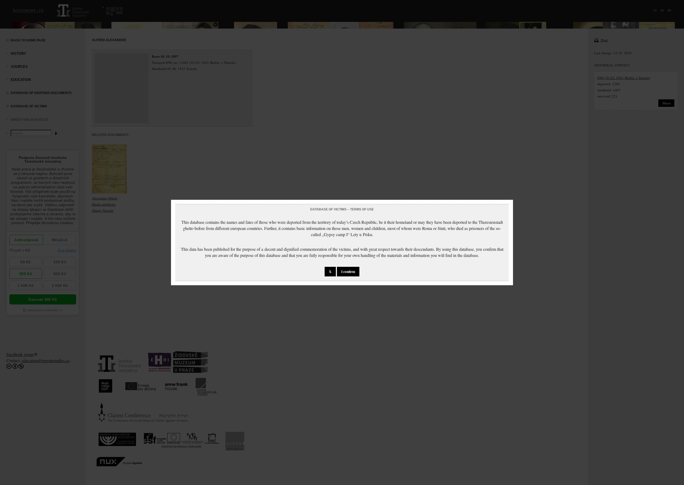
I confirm (348, 271)
